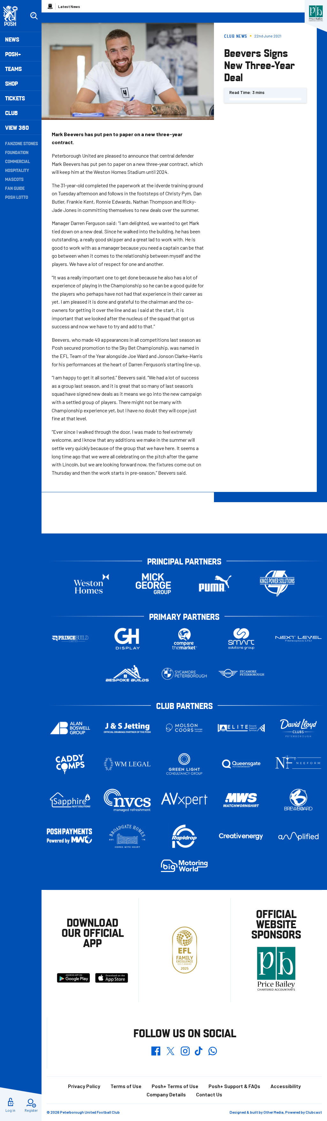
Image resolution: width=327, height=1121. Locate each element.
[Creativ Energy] (241, 836)
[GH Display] (127, 639)
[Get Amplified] (298, 836)
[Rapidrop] (184, 836)
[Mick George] (153, 583)
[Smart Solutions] (241, 639)
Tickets (15, 98)
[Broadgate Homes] (127, 836)
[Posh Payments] (70, 836)
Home (50, 6)
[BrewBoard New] (298, 800)
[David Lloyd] (298, 728)
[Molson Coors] (184, 728)
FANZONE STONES (21, 143)
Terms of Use (125, 1086)
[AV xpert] (184, 800)
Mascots (14, 179)
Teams (13, 69)
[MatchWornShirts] (241, 800)
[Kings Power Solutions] (277, 583)
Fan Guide (15, 188)
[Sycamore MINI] (241, 673)
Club (11, 113)
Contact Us (209, 1094)
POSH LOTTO (16, 197)
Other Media (273, 1112)
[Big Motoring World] (184, 866)
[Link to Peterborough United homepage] (13, 16)
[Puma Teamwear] (215, 583)
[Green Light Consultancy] (184, 764)
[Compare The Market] (184, 639)
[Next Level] (298, 638)
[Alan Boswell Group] (70, 728)
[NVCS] (127, 800)
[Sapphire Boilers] (70, 800)
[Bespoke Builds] (127, 673)
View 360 (17, 127)
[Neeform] (298, 764)
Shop (11, 83)
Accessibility (285, 1086)
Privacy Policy (84, 1086)
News (12, 39)
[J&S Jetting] (127, 728)
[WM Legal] (127, 764)
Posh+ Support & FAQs (234, 1086)
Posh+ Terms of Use (175, 1086)
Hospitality (17, 170)
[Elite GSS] (241, 728)
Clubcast (314, 1112)
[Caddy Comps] (70, 764)
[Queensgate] (241, 764)
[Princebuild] (70, 639)
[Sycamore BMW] (184, 673)
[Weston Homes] (91, 583)
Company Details (166, 1094)
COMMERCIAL (17, 161)
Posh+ (13, 54)
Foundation (16, 152)
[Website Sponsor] (316, 13)
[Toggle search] (34, 16)
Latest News (69, 6)
